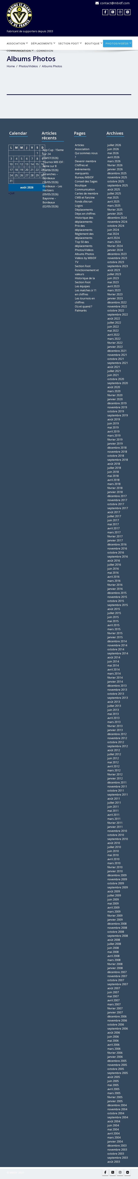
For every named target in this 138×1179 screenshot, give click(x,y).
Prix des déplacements (83, 228)
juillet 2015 (114, 613)
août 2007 (113, 988)
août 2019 (113, 419)
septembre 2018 (117, 460)
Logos (79, 205)
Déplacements (42, 43)
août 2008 (113, 940)
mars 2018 (113, 484)
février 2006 (115, 1053)
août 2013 (113, 702)
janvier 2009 (115, 919)
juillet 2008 (114, 944)
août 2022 (113, 318)
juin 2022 (113, 326)
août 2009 (113, 891)
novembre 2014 (117, 645)
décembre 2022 (117, 302)
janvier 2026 (115, 169)
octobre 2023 (115, 262)
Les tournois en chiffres (85, 300)
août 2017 (113, 512)
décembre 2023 (117, 254)
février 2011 (115, 823)
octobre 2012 (115, 742)
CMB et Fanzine (85, 197)
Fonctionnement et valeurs (87, 272)
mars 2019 (113, 435)
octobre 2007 (115, 980)
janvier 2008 (115, 968)
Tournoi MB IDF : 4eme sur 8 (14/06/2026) (53, 166)
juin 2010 (113, 851)
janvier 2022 (115, 347)
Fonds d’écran (83, 201)
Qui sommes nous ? (86, 155)
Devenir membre (85, 161)
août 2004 (113, 1121)
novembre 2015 (117, 597)
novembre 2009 (117, 879)
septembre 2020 (117, 383)
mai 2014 (113, 665)
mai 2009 (113, 903)
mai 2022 (113, 330)
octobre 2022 (115, 310)
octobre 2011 (115, 790)
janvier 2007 (115, 1012)
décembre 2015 (117, 593)
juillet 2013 (114, 706)
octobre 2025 (115, 181)
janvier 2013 (115, 730)
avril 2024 (113, 238)
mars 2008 (113, 960)
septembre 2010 (117, 839)
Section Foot (68, 43)
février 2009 (115, 915)
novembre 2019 (117, 407)
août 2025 (113, 189)
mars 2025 (113, 205)
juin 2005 (113, 1081)
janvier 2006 (115, 1057)
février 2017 (115, 536)
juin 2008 (113, 948)
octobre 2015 (115, 601)
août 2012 (113, 750)
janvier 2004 (115, 1141)
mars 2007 (113, 1004)
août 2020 (113, 387)
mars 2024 (113, 242)
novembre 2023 (117, 258)
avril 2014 (113, 669)
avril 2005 (113, 1089)
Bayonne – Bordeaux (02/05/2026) (50, 202)
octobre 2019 (115, 411)
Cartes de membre (86, 193)
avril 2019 (113, 431)
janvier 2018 (115, 492)
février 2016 (115, 585)
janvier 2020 (115, 399)
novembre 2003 (117, 1149)
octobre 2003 (115, 1153)
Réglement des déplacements (84, 236)
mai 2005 (113, 1085)
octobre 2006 (115, 1024)
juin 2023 (113, 278)
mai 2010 (113, 855)
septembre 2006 (117, 1028)
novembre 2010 (117, 831)
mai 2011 (113, 811)
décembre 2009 (117, 875)
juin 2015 (113, 617)
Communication (85, 189)
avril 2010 (113, 859)
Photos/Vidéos (117, 43)
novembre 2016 (117, 548)
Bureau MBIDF (84, 177)
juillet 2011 (114, 802)
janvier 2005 (115, 1101)
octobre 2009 (115, 883)
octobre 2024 (115, 226)
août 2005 (113, 1077)
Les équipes (82, 286)
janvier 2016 (115, 589)
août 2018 (113, 464)
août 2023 (113, 270)
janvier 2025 (115, 213)
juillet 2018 (114, 468)
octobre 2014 (115, 649)
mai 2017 (113, 524)
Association (16, 43)
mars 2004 (113, 1137)
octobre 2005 (115, 1069)
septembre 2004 (117, 1117)
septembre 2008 (117, 936)
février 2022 (115, 343)
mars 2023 (113, 290)
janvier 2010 (115, 871)
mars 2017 (113, 532)
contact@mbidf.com (115, 3)
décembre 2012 (117, 734)
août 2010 (113, 843)
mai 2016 (113, 573)
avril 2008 (113, 956)
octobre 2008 (115, 932)
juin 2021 (113, 375)
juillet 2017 (114, 516)
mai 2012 (113, 762)
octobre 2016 (115, 552)
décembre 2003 (117, 1145)
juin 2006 (113, 1036)
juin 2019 (113, 423)
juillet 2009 (114, 895)
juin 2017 (113, 520)
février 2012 (115, 774)
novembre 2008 (117, 928)
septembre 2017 (117, 508)
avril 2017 (113, 528)
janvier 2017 (115, 540)
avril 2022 (113, 335)
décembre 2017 (117, 496)
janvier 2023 (115, 298)
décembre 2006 (117, 1016)
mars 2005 (113, 1093)
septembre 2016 (117, 556)
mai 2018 (113, 476)
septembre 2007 (117, 984)
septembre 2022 (117, 314)
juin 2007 (113, 992)
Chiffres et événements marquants (82, 169)
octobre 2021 (115, 359)
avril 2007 (113, 1000)
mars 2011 (113, 819)
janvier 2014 (115, 681)
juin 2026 (113, 149)
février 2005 (115, 1097)
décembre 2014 (117, 641)
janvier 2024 (115, 250)
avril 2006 (113, 1045)
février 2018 (115, 488)
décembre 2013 (117, 685)
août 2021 (113, 367)
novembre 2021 (117, 355)
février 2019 (115, 439)
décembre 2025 (117, 173)
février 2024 (115, 246)
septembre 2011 (117, 794)
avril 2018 (113, 480)
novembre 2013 (117, 690)
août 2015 (113, 609)
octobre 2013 (115, 694)
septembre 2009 (117, 887)
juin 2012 (113, 758)
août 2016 (113, 560)
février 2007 (115, 1008)
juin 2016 (113, 569)
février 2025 (115, 209)
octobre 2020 (115, 379)
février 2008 (115, 964)
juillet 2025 (114, 193)
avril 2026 (113, 157)
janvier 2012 (115, 778)
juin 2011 (113, 807)
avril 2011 (113, 815)
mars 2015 (113, 629)
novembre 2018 (117, 452)
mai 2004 (113, 1129)
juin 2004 (113, 1125)
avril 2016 (113, 577)
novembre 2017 (117, 500)
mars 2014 (113, 673)
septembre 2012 (117, 746)
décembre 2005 (117, 1061)
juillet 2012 (114, 754)
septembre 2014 (117, 653)
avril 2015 (113, 625)
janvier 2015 (115, 637)
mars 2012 (113, 770)
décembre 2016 (117, 544)
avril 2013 (113, 718)
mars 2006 (113, 1049)
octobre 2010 (115, 835)
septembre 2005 (117, 1073)
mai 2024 (113, 234)
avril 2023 (113, 286)
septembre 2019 (117, 415)
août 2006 (113, 1032)
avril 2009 (113, 907)
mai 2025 (113, 197)
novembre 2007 (117, 976)
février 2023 (115, 294)
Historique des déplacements (84, 220)
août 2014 (113, 657)
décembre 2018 (117, 447)
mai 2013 (113, 714)
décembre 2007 (117, 972)
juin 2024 (113, 230)
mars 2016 (113, 581)
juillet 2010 (114, 847)
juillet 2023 (114, 274)
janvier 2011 (115, 827)
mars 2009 (113, 911)
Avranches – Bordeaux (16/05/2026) (50, 178)
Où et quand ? (83, 306)
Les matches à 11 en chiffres (85, 292)
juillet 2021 (114, 371)
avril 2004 (113, 1133)
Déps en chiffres (85, 213)
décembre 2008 (117, 924)
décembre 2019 (117, 403)
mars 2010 (113, 863)
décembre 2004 (117, 1105)
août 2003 (113, 1162)
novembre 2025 (117, 177)
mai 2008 (113, 952)
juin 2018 (113, 472)
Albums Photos (84, 254)
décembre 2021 (117, 351)
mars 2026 (113, 161)
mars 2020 (113, 391)
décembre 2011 (117, 782)
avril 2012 (113, 766)
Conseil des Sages (86, 181)
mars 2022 (113, 339)
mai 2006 (113, 1041)
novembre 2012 (117, 738)
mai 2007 (113, 996)
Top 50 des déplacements (83, 244)
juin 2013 (113, 710)
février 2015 (115, 633)
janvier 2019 (115, 443)
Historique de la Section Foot (85, 280)
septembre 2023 (117, 266)
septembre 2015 (117, 605)
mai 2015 (113, 621)
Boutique (92, 43)
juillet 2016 (114, 564)
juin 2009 (113, 899)
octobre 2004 (115, 1113)
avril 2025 (113, 201)
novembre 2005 (117, 1065)
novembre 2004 (117, 1109)
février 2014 (115, 677)
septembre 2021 (117, 363)
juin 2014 (113, 661)
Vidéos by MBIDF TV (85, 260)
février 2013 (115, 726)
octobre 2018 (115, 456)
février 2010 (115, 867)
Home (11, 66)
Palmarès (81, 310)
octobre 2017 (115, 504)
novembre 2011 (117, 786)
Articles (79, 145)
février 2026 (115, 165)
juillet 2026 (114, 145)
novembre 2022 (117, 306)
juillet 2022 (114, 322)
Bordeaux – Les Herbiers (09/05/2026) (52, 190)
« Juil (11, 193)
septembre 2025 (117, 185)
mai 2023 (113, 282)
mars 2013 (113, 722)
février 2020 (115, 395)
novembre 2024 (117, 222)
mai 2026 (113, 153)
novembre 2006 (117, 1020)
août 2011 (113, 798)
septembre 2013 (117, 698)
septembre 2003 (117, 1158)
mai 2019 (113, 427)
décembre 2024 (117, 218)
